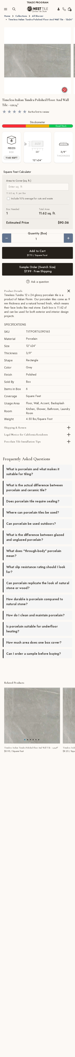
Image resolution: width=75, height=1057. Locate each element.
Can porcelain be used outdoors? (31, 523)
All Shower (37, 16)
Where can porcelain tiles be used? (32, 512)
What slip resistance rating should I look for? (35, 569)
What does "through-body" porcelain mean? (33, 553)
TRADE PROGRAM (37, 2)
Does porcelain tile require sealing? (32, 501)
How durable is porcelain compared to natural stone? (34, 601)
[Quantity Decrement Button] (6, 238)
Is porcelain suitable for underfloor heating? (32, 629)
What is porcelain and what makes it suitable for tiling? (32, 471)
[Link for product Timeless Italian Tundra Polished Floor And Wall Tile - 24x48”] (32, 716)
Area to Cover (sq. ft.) (18, 180)
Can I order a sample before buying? (33, 653)
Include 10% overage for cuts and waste (32, 198)
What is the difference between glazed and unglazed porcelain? (35, 537)
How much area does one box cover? (33, 642)
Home (7, 16)
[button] (37, 60)
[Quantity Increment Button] (68, 238)
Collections (21, 16)
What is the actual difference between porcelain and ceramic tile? (34, 487)
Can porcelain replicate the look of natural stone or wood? (37, 585)
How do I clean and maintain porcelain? (35, 615)
